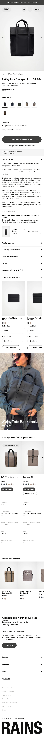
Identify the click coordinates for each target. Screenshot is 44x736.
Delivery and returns (22, 250)
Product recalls (7, 706)
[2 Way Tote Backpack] (22, 391)
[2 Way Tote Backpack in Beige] (9, 484)
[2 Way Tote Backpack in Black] (1, 484)
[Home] (6, 9)
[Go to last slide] (4, 37)
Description (22, 159)
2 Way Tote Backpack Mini (7, 592)
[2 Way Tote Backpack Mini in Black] (2, 598)
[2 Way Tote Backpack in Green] (6, 484)
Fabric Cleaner (15, 230)
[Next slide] (39, 37)
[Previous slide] (1, 457)
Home (4, 74)
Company (22, 664)
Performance (22, 243)
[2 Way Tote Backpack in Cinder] (11, 457)
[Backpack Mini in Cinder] (33, 457)
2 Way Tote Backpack (9, 477)
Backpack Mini (28, 477)
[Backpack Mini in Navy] (26, 484)
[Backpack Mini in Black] (23, 484)
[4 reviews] (8, 90)
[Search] (24, 9)
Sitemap (4, 710)
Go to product (30, 493)
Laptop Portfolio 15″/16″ (35, 319)
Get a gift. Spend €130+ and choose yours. (22, 2)
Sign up (9, 645)
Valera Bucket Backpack (25, 592)
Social (22, 671)
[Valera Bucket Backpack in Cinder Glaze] (27, 575)
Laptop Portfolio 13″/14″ (9, 319)
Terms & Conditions (8, 691)
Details (22, 263)
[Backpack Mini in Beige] (31, 484)
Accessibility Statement (9, 702)
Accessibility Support (9, 688)
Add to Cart (33, 231)
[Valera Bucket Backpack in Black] (21, 598)
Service (22, 657)
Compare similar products (12, 130)
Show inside (7, 489)
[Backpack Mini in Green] (28, 484)
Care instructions (22, 257)
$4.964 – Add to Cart (21, 139)
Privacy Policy (6, 695)
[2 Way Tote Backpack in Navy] (4, 484)
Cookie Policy (6, 699)
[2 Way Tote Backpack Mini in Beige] (9, 575)
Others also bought (22, 277)
